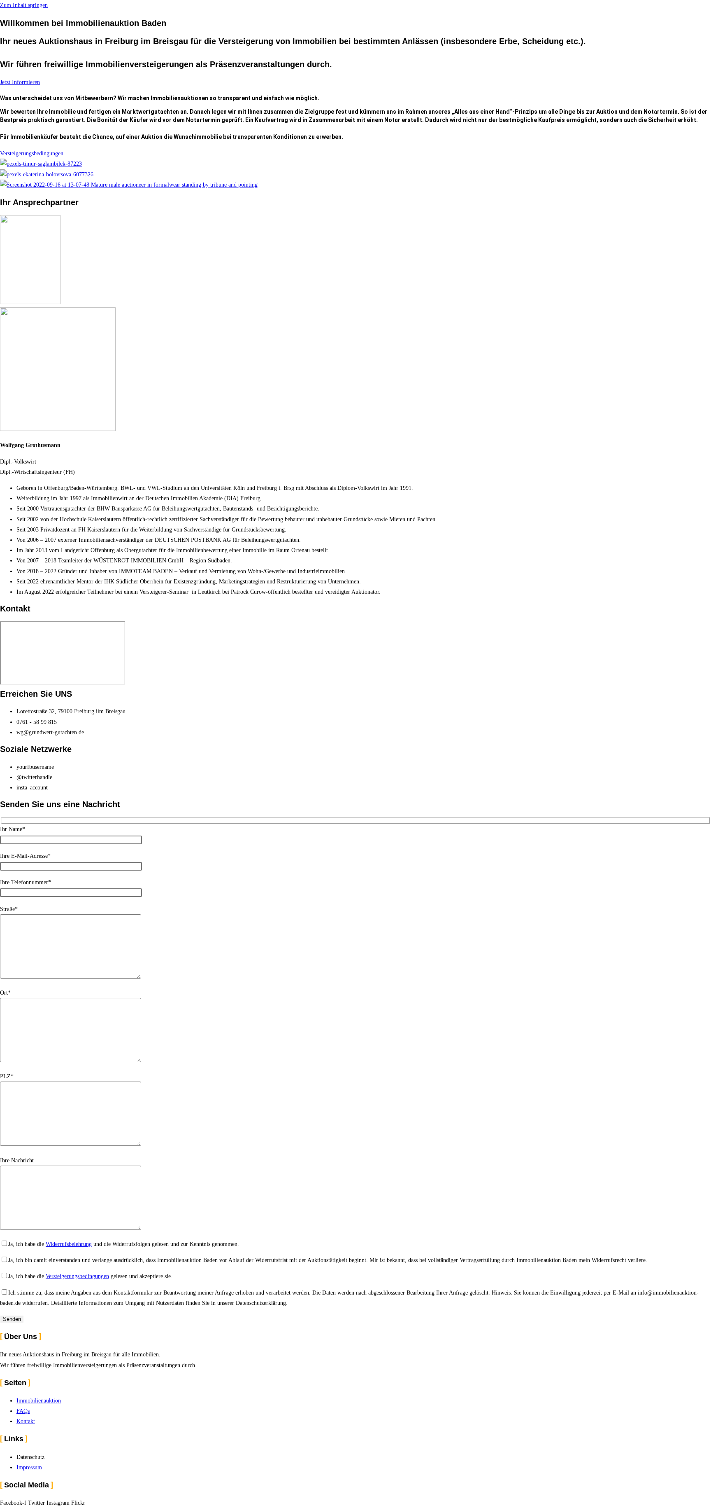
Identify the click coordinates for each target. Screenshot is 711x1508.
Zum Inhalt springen (24, 5)
